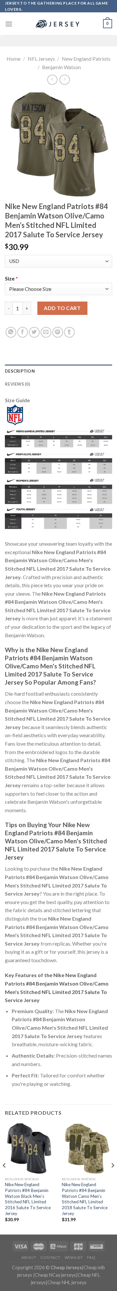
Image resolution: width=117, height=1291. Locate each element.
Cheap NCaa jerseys (55, 1275)
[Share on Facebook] (22, 332)
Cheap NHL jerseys (66, 1282)
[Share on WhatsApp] (11, 332)
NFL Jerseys (41, 59)
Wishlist (74, 1257)
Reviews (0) (17, 384)
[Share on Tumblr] (69, 332)
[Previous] (4, 1178)
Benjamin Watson (61, 67)
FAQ (91, 1257)
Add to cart (62, 308)
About (28, 1257)
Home (13, 59)
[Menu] (9, 24)
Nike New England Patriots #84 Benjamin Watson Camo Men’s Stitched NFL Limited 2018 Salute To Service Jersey (85, 1199)
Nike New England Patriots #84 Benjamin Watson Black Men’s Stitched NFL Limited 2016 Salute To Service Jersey (28, 1199)
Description (20, 371)
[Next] (112, 1178)
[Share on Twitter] (34, 332)
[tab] (58, 371)
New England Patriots (86, 59)
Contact (50, 1257)
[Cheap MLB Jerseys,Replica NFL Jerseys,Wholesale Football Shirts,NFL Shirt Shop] (58, 24)
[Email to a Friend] (46, 332)
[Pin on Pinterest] (57, 332)
